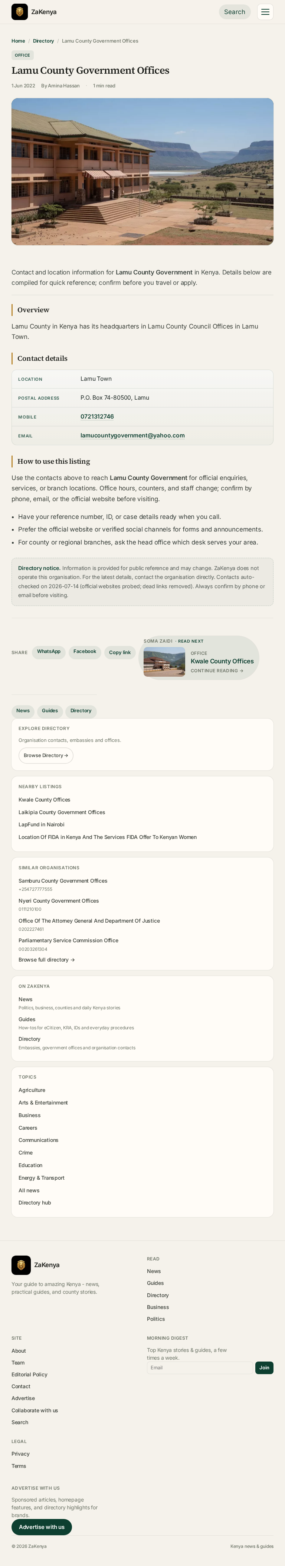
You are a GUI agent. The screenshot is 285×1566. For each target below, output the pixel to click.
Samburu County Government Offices (63, 880)
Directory (43, 41)
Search (234, 12)
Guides (50, 710)
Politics (156, 1319)
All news (29, 1190)
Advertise (23, 1398)
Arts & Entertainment (43, 1102)
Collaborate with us (35, 1410)
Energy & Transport (42, 1177)
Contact (21, 1386)
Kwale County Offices (45, 799)
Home (18, 41)
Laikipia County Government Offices (62, 812)
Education (30, 1165)
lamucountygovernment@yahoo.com (132, 435)
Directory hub (35, 1202)
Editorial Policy (30, 1374)
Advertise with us (42, 1526)
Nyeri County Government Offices (59, 900)
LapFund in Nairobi (42, 824)
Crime (26, 1152)
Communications (39, 1140)
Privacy (21, 1453)
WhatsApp (49, 651)
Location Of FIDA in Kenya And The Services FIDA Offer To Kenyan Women (108, 837)
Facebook (84, 651)
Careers (28, 1127)
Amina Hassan (64, 86)
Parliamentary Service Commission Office (68, 940)
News (22, 710)
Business (30, 1115)
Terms (19, 1466)
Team (18, 1362)
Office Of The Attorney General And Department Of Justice (89, 920)
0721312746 (97, 416)
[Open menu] (265, 12)
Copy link (120, 652)
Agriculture (32, 1090)
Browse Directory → (46, 755)
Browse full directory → (47, 959)
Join (264, 1367)
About (19, 1350)
